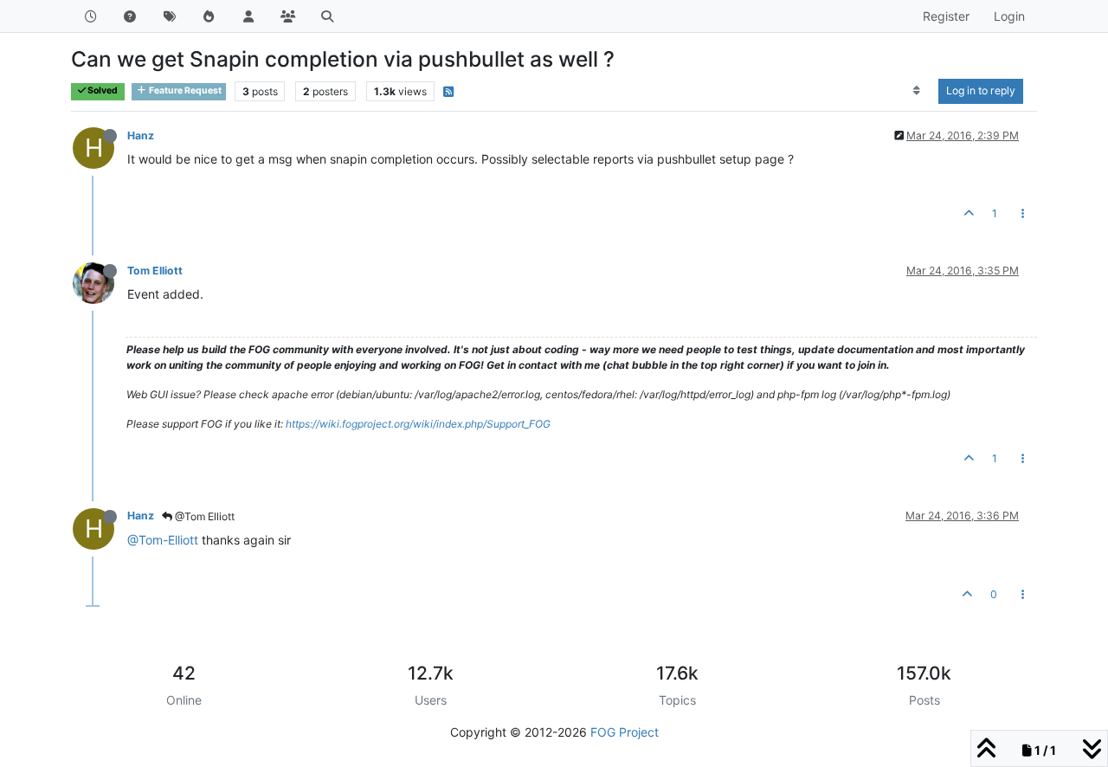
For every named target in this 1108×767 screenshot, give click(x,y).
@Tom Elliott (203, 516)
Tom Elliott (155, 270)
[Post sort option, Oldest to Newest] (917, 91)
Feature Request (184, 90)
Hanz (140, 135)
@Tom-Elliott (162, 539)
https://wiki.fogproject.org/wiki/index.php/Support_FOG (418, 423)
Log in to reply (980, 90)
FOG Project (624, 732)
